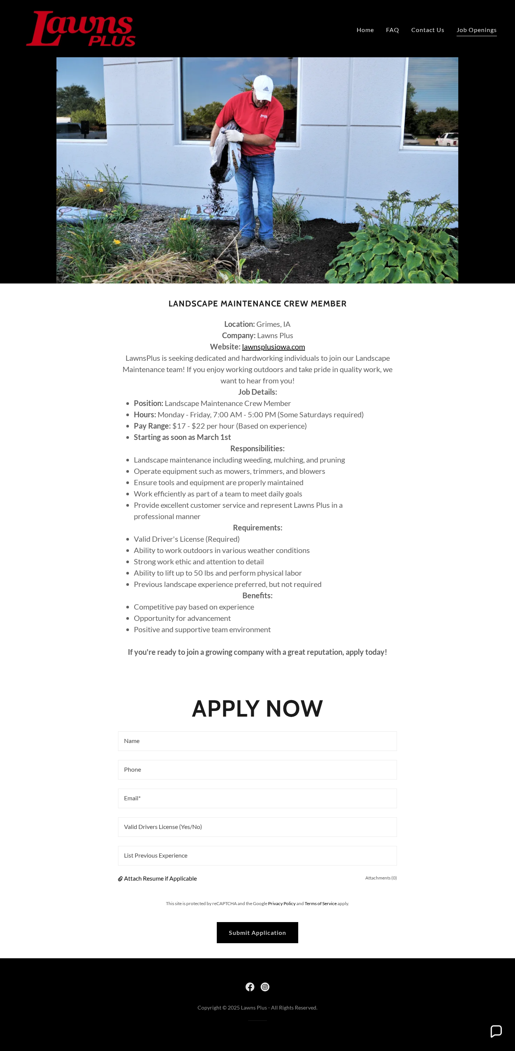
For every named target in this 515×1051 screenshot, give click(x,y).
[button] (121, 878)
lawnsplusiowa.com (273, 346)
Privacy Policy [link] (282, 903)
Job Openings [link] (477, 29)
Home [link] (365, 29)
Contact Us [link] (427, 29)
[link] (81, 27)
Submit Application (257, 932)
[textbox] (257, 741)
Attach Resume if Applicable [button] (160, 878)
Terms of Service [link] (321, 903)
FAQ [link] (392, 29)
